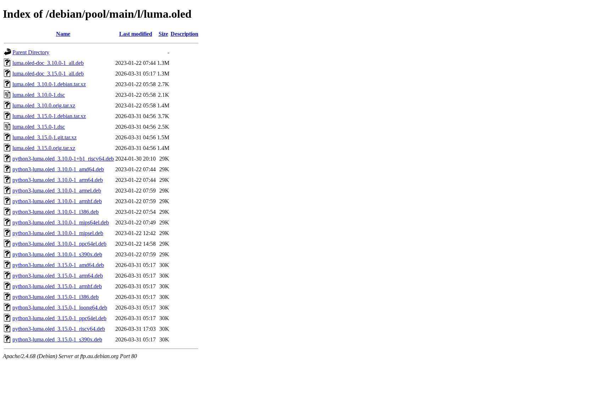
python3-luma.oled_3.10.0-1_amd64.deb (58, 169)
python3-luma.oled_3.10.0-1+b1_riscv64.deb (63, 159)
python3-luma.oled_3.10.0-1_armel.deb (56, 191)
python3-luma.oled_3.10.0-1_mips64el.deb (60, 222)
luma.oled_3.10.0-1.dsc (38, 95)
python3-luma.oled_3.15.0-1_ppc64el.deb (59, 318)
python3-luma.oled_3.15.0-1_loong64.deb (59, 308)
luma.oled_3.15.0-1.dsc (38, 127)
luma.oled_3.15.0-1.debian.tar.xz (49, 116)
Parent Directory (30, 52)
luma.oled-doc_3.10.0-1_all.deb (48, 63)
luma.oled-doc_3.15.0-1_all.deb (48, 74)
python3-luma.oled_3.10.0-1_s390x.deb (57, 254)
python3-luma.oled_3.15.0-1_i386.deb (55, 297)
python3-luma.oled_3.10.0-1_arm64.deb (57, 180)
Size (163, 34)
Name (63, 34)
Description (184, 34)
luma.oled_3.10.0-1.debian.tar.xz (49, 84)
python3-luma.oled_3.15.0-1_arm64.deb (57, 276)
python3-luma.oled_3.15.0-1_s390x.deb (57, 339)
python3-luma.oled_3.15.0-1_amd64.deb (58, 265)
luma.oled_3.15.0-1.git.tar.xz (44, 137)
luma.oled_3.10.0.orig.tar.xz (43, 105)
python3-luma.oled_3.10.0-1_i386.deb (55, 212)
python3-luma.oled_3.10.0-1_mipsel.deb (57, 233)
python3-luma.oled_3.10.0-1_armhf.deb (57, 201)
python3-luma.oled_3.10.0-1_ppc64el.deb (59, 244)
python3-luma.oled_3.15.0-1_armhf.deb (57, 286)
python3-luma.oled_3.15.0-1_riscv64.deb (58, 329)
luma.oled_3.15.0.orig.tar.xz (43, 148)
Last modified (135, 34)
